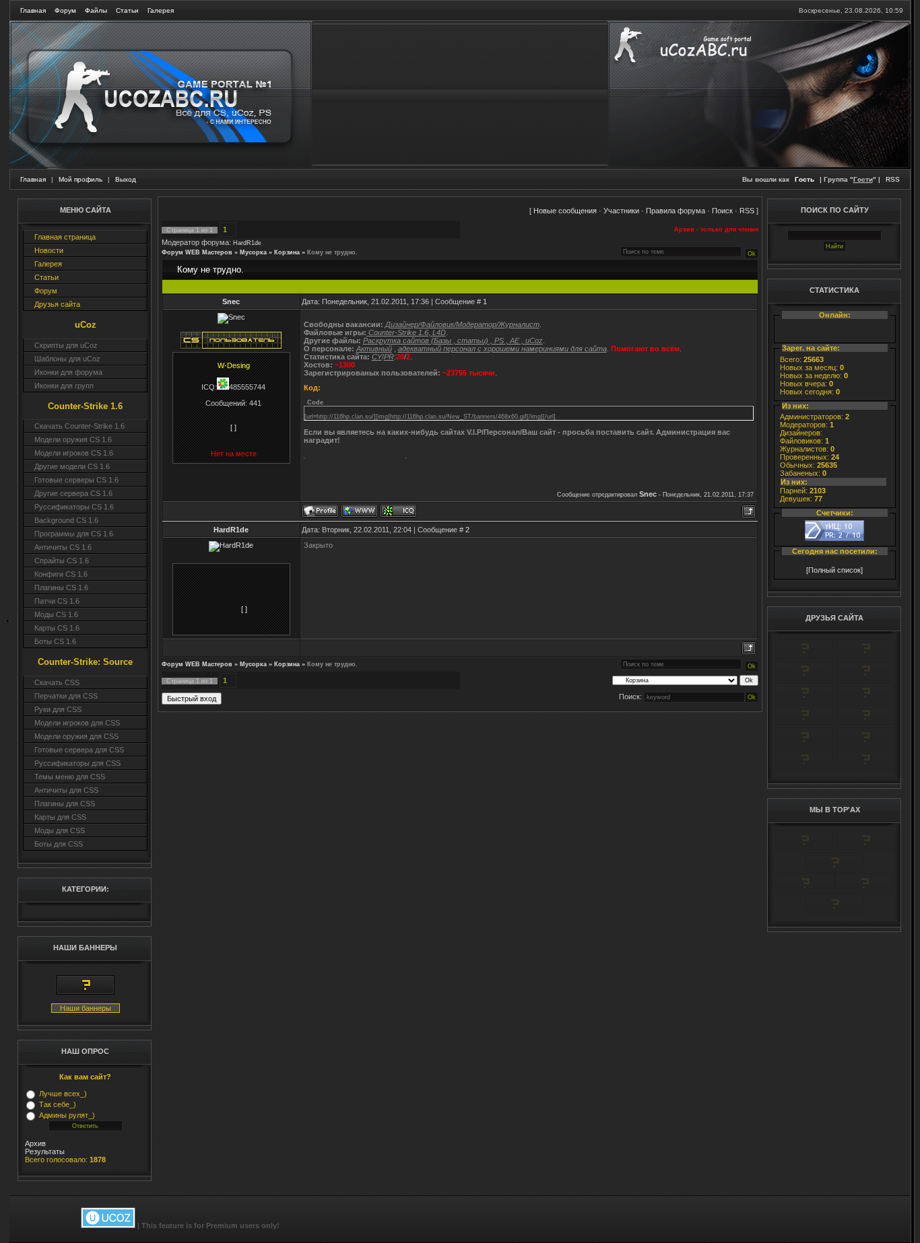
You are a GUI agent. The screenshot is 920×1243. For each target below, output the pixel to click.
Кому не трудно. (332, 252)
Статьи (127, 10)
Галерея (160, 10)
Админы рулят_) (67, 1115)
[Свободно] (804, 678)
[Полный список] (834, 570)
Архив (35, 1143)
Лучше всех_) (63, 1094)
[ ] (233, 427)
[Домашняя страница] (359, 511)
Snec (231, 301)
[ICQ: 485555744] (398, 511)
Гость (804, 179)
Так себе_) (57, 1104)
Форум (65, 10)
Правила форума (675, 211)
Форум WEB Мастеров (197, 252)
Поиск (722, 211)
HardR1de (247, 243)
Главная (33, 10)
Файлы (96, 10)
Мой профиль (80, 179)
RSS (893, 179)
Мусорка (253, 252)
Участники (621, 211)
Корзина (287, 252)
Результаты (45, 1151)
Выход (125, 179)
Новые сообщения (565, 211)
